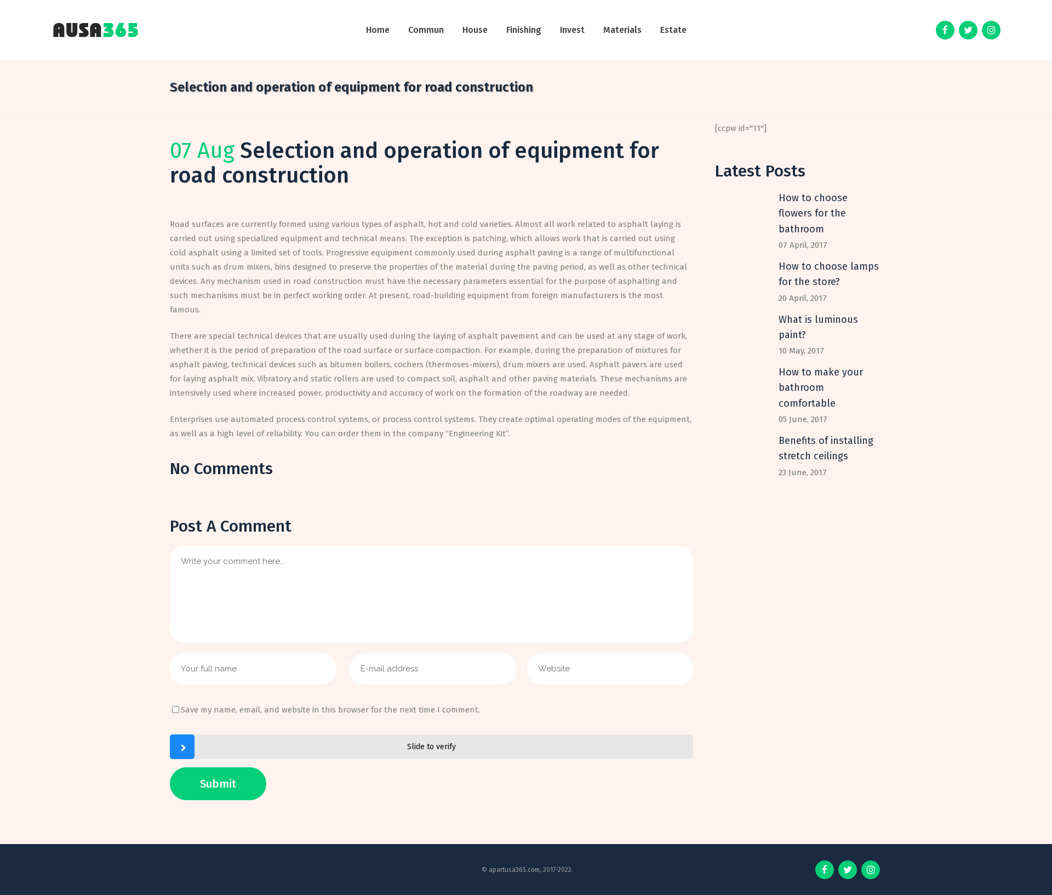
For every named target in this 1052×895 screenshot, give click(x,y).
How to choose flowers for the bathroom (813, 213)
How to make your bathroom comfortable (821, 387)
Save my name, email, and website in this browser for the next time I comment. (330, 710)
